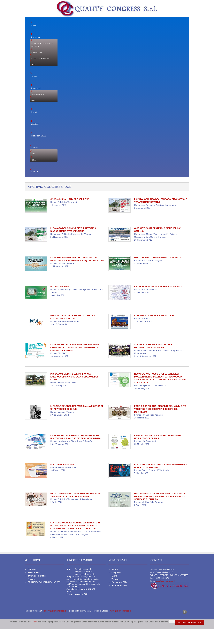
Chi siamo (35, 37)
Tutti (33, 100)
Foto (33, 154)
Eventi (34, 112)
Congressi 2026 (37, 94)
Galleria (35, 148)
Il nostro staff (37, 52)
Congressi (36, 88)
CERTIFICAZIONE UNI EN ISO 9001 (42, 44)
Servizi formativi (119, 585)
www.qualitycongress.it (120, 611)
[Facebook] (185, 612)
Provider (34, 64)
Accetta (172, 622)
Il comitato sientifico (37, 576)
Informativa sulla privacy (189, 622)
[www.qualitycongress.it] (169, 586)
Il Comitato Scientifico (40, 58)
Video (33, 160)
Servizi (34, 76)
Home (34, 25)
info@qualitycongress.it (165, 581)
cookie (34, 622)
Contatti (34, 172)
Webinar (35, 124)
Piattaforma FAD (38, 136)
